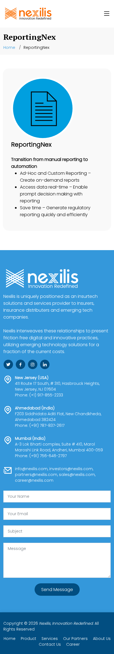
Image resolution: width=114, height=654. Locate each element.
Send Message (57, 589)
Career (73, 644)
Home (9, 47)
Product (29, 638)
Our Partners (75, 638)
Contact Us (50, 644)
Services (50, 638)
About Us (102, 638)
